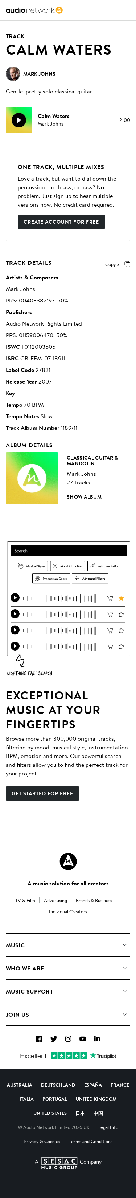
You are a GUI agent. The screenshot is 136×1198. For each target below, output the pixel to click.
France (120, 1084)
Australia (19, 1084)
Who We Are (25, 968)
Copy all (113, 264)
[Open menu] (124, 10)
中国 (98, 1113)
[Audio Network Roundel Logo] (68, 861)
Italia (27, 1099)
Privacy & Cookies (42, 1141)
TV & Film (25, 900)
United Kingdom (96, 1099)
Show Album (84, 496)
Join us (17, 1015)
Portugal (54, 1099)
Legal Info (108, 1127)
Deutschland (58, 1084)
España (93, 1084)
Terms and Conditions (90, 1141)
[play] (19, 120)
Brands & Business (94, 900)
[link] (34, 10)
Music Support (29, 991)
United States (50, 1113)
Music (15, 945)
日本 (80, 1113)
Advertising (55, 900)
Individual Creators (68, 911)
